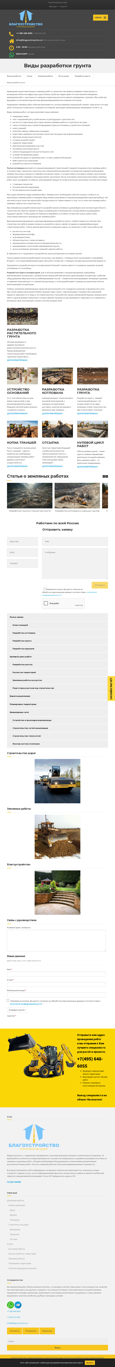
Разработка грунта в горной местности (30, 511)
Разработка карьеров (23, 649)
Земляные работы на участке (27, 680)
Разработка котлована (53, 391)
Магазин (52, 6)
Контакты (14, 1331)
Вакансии (47, 1331)
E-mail (10, 980)
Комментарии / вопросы (18, 927)
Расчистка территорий (24, 672)
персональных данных (94, 1357)
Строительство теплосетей (27, 736)
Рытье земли (16, 617)
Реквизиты (30, 1331)
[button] (106, 476)
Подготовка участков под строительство (33, 688)
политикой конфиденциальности (26, 1004)
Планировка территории (23, 704)
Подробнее (14, 1182)
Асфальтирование (16, 1205)
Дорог (12, 1210)
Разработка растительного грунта (21, 333)
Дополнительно (17, 360)
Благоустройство (18, 1357)
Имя (9, 969)
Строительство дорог (18, 1224)
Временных (15, 1229)
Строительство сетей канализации (30, 728)
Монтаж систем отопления (26, 744)
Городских (14, 1234)
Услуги (62, 6)
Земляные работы (16, 1258)
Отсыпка (50, 443)
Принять (90, 1362)
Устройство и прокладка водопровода (32, 720)
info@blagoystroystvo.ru (17, 1323)
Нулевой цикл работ (90, 444)
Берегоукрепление (20, 696)
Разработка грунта (88, 391)
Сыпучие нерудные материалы (22, 1268)
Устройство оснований (18, 391)
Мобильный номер (16, 990)
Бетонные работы (16, 1249)
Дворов (13, 1215)
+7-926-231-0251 (13, 1317)
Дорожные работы (15, 1200)
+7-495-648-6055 (13, 1311)
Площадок (14, 1219)
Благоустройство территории (22, 1253)
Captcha (11, 1016)
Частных (13, 1239)
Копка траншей (21, 443)
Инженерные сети (19, 712)
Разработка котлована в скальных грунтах (77, 511)
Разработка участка (22, 664)
